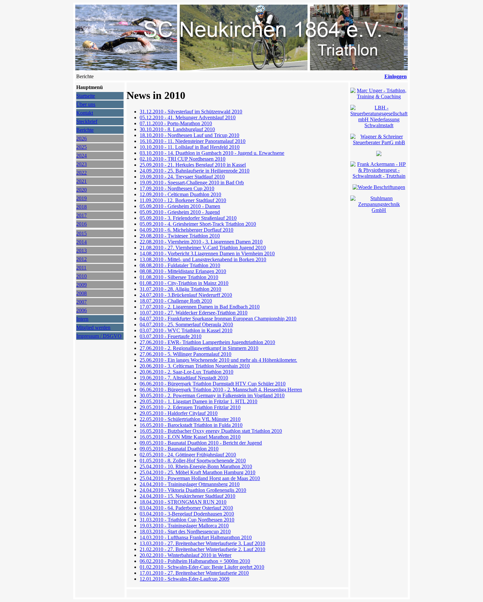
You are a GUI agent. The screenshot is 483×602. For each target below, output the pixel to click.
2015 (81, 233)
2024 (81, 155)
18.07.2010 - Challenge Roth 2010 (176, 301)
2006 (81, 310)
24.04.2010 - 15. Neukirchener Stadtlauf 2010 (187, 496)
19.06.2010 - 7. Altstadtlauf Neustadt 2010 (184, 378)
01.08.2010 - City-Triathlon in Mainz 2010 (184, 283)
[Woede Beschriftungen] (379, 187)
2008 (81, 293)
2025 (81, 147)
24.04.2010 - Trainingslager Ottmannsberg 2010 (190, 484)
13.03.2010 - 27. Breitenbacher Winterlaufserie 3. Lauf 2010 (202, 543)
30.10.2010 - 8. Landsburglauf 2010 (177, 129)
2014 (81, 242)
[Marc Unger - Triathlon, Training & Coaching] (378, 96)
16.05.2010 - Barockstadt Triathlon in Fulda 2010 (191, 425)
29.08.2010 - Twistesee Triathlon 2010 (180, 236)
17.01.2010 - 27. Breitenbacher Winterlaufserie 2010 (194, 573)
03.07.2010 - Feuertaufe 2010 (170, 336)
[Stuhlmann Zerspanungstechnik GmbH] (378, 210)
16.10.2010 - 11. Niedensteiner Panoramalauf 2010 (192, 141)
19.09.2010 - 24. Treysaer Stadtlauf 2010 (182, 176)
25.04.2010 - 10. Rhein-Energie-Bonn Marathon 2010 (196, 466)
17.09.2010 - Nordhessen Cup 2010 (177, 188)
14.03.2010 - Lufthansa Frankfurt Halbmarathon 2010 (196, 537)
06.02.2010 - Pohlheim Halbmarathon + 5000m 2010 (195, 561)
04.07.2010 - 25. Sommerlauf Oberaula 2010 (186, 324)
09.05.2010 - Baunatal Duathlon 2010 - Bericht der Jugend (201, 443)
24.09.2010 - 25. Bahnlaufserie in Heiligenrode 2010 (194, 171)
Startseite (85, 96)
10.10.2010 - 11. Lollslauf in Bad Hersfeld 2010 (190, 147)
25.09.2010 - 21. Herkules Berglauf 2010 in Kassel (193, 165)
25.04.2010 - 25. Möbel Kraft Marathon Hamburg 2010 (197, 472)
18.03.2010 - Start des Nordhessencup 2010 (185, 531)
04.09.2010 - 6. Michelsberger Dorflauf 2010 (186, 230)
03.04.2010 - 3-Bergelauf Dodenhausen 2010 (187, 514)
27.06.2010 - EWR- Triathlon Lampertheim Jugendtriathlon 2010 (207, 342)
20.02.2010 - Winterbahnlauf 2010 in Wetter (185, 555)
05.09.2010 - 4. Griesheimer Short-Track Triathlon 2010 (198, 224)
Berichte (85, 130)
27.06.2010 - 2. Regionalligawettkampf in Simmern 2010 (199, 348)
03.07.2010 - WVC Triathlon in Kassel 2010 (186, 330)
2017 (81, 215)
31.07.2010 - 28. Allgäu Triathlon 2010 (180, 289)
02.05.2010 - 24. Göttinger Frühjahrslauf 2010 (188, 454)
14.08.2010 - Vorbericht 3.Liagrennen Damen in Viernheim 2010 (207, 253)
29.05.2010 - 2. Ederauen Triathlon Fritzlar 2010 (190, 407)
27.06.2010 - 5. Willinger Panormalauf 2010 (185, 354)
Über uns (85, 104)
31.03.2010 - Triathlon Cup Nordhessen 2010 (187, 519)
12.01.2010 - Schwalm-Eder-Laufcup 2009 (184, 579)
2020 (81, 190)
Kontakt (84, 113)
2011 (81, 267)
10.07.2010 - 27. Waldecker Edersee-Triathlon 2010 (193, 312)
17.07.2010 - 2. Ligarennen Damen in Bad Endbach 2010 (200, 307)
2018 (81, 207)
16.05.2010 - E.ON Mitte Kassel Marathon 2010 (190, 437)
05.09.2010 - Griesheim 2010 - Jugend (180, 212)
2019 (81, 198)
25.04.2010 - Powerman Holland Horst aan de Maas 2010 (200, 478)
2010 (81, 276)
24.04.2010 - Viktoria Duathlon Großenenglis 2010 (193, 490)
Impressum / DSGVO (99, 336)
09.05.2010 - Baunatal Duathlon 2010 (179, 449)
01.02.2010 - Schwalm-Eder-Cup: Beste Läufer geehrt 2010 (202, 567)
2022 (81, 172)
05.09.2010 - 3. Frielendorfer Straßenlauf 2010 (188, 218)
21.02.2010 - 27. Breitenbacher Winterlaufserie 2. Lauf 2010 (202, 549)
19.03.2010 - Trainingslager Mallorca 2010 (184, 525)
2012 (81, 259)
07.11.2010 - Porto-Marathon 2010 (176, 123)
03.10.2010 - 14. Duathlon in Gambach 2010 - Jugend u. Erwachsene (212, 153)
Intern (82, 319)
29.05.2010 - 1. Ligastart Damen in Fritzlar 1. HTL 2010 (198, 401)
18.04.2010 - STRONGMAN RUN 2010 (183, 502)
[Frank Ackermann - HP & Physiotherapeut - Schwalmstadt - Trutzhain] (378, 176)
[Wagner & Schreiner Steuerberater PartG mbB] (378, 142)
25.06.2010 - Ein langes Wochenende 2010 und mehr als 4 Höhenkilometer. (218, 360)
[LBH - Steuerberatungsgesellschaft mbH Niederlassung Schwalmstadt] (378, 125)
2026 (81, 138)
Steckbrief (86, 121)
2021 (81, 181)
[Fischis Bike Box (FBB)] (378, 154)
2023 (81, 164)
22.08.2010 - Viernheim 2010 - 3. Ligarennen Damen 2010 (201, 241)
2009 (81, 285)
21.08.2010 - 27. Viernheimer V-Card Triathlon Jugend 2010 (203, 247)
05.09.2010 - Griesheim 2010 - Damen (180, 206)
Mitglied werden (93, 327)
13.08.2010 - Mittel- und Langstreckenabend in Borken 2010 (203, 259)
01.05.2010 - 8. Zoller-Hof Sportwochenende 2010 (193, 460)
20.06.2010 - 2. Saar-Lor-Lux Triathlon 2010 (186, 372)
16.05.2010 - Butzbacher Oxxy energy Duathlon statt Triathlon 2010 (211, 431)
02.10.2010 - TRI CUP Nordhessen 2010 (182, 159)
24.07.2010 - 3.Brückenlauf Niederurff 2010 (186, 295)
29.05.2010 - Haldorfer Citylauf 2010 (179, 413)
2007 (81, 302)
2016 (81, 224)
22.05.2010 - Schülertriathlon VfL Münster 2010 (190, 419)
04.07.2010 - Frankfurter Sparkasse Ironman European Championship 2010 (218, 318)
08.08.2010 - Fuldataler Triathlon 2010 (180, 265)
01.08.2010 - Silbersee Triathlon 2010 (179, 277)
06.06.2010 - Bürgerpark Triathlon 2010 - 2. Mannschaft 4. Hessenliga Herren (221, 389)
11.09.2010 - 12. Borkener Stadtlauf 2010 (183, 200)
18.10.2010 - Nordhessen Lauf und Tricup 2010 (189, 135)
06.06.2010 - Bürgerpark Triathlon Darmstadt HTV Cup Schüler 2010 (213, 383)
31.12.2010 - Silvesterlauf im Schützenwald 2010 (191, 111)
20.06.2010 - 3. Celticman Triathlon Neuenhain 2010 (195, 366)
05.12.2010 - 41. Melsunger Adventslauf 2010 (188, 117)
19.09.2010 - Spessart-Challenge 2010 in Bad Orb (192, 182)
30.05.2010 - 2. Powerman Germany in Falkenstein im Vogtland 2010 (212, 395)
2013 (81, 250)
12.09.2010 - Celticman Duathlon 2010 (180, 194)
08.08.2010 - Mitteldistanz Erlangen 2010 (183, 271)
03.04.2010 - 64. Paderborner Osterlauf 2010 (186, 508)
